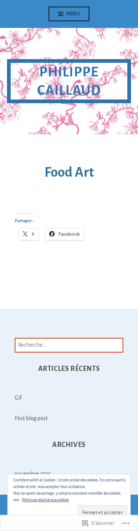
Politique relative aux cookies (45, 500)
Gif (18, 398)
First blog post (31, 418)
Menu (73, 14)
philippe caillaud (69, 81)
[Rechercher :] (69, 345)
